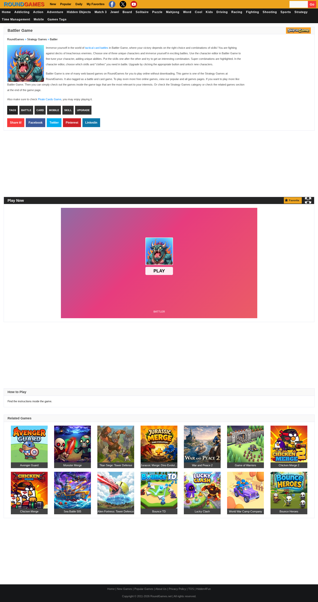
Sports (285, 12)
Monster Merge (72, 465)
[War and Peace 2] (202, 441)
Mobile (39, 19)
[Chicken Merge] (29, 488)
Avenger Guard (29, 465)
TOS (191, 588)
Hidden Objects (79, 12)
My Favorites (96, 4)
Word (187, 12)
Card (40, 110)
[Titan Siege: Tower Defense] (115, 441)
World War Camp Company (245, 511)
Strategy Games (37, 39)
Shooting (270, 12)
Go (312, 4)
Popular (65, 4)
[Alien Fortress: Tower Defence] (115, 488)
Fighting (252, 12)
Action (38, 12)
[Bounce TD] (159, 488)
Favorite (294, 200)
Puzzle (157, 12)
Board (127, 12)
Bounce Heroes (289, 511)
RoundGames (15, 39)
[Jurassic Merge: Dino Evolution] (159, 441)
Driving (222, 12)
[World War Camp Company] (245, 488)
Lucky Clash (202, 511)
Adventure (55, 12)
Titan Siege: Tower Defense (115, 465)
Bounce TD (159, 511)
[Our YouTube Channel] (133, 4)
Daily (78, 4)
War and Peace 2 (202, 465)
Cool (198, 12)
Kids (209, 12)
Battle (26, 110)
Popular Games (143, 588)
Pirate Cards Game (49, 99)
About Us (161, 588)
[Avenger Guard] (29, 441)
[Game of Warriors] (245, 441)
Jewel (114, 12)
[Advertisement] (280, 71)
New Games (124, 588)
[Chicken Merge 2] (289, 441)
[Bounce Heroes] (289, 488)
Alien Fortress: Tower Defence (116, 511)
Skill (68, 110)
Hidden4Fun (203, 588)
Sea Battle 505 (72, 511)
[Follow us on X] (122, 4)
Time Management (16, 19)
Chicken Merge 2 (289, 465)
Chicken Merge (29, 511)
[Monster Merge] (72, 441)
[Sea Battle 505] (72, 488)
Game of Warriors (245, 465)
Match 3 (101, 12)
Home (6, 12)
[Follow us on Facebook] (112, 4)
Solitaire (142, 12)
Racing (236, 12)
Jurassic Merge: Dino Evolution (159, 465)
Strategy (301, 12)
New (53, 4)
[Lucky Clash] (202, 488)
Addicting (22, 12)
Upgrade (83, 110)
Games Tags (57, 19)
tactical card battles (96, 47)
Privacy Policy (177, 588)
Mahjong (172, 12)
